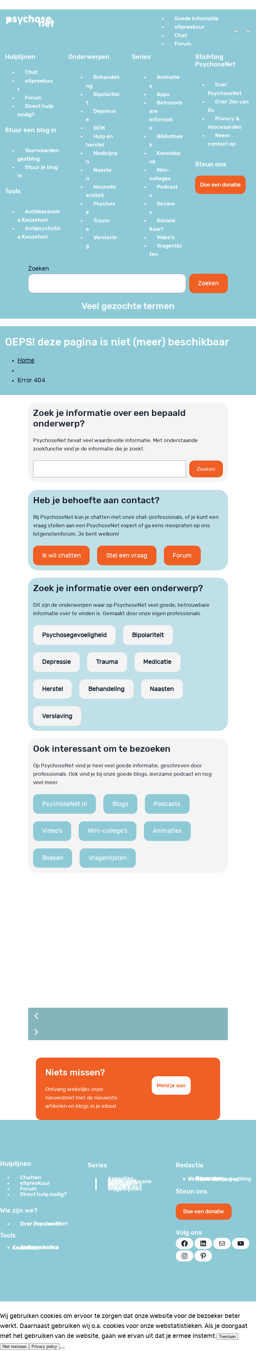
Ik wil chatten (61, 555)
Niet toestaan (14, 1346)
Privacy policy (44, 1346)
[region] (128, 965)
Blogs (120, 804)
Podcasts (167, 804)
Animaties (167, 831)
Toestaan (227, 1336)
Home (25, 360)
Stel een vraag (126, 555)
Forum (182, 555)
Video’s (52, 831)
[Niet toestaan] (62, 1348)
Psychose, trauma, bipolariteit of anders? (112, 966)
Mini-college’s (107, 831)
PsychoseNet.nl (64, 804)
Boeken (52, 858)
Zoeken (38, 269)
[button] (128, 943)
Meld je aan (171, 1085)
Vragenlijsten (108, 858)
